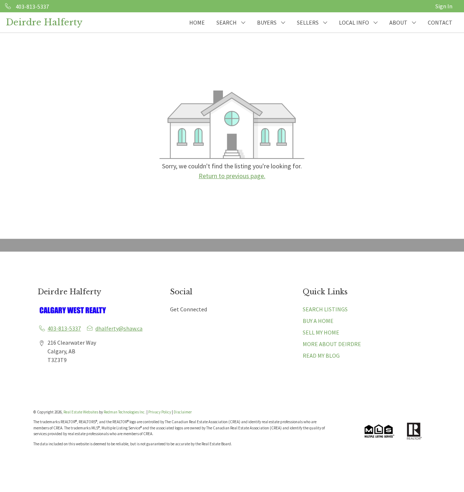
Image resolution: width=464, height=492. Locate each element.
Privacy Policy (159, 412)
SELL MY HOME (321, 332)
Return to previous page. (232, 176)
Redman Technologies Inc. (125, 412)
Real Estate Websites (81, 412)
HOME (197, 22)
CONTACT (440, 22)
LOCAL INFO (354, 22)
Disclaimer (183, 412)
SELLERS (308, 22)
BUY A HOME (318, 320)
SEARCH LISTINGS (325, 309)
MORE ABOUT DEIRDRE (332, 344)
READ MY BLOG (321, 355)
